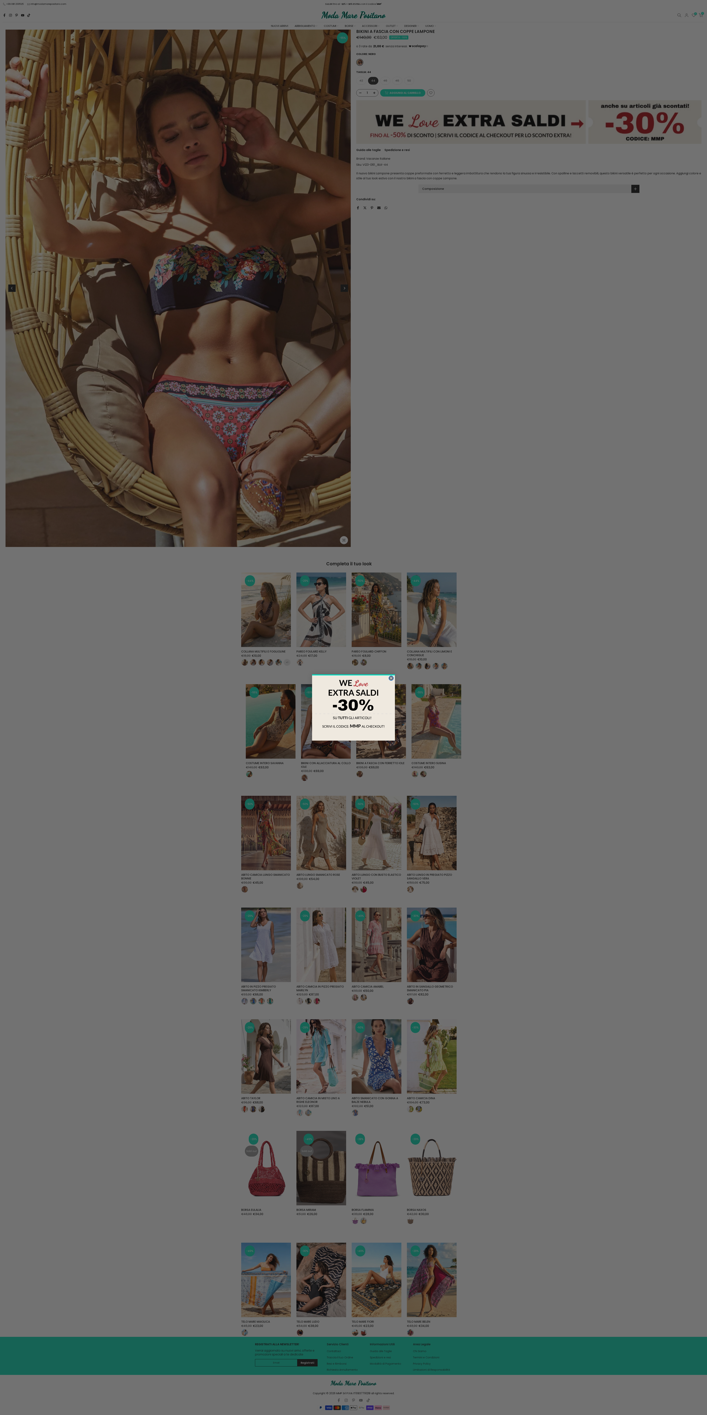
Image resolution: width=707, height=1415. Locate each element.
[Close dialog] (391, 678)
